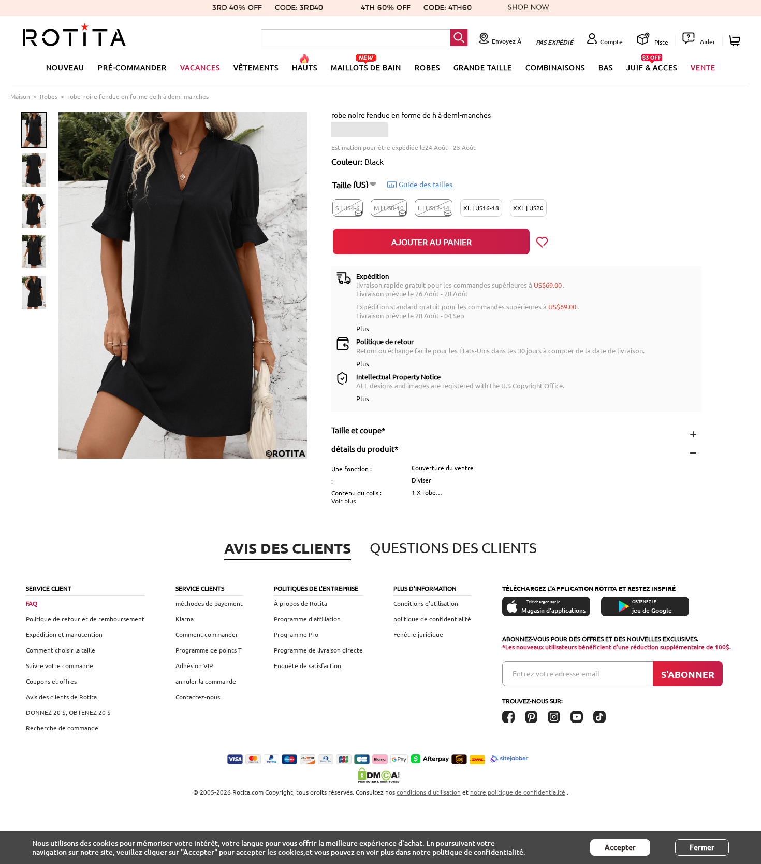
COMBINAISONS (555, 67)
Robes (48, 96)
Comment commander (206, 634)
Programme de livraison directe (318, 650)
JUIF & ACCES (651, 67)
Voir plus (343, 501)
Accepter (620, 847)
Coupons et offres (51, 681)
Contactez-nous (197, 696)
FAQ (31, 603)
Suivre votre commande (59, 665)
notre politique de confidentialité (517, 792)
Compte (611, 41)
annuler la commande (205, 681)
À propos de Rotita (300, 603)
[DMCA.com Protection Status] (380, 775)
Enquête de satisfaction (307, 665)
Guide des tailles (425, 184)
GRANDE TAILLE (482, 67)
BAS (605, 67)
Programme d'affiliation (307, 619)
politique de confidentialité (432, 619)
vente (703, 67)
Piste (660, 42)
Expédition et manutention (64, 634)
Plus (362, 328)
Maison (20, 96)
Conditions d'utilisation (425, 603)
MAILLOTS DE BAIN (366, 67)
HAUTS (304, 67)
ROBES (427, 67)
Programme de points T (208, 650)
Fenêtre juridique (418, 634)
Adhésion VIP (194, 665)
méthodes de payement (209, 603)
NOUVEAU (65, 67)
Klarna (184, 619)
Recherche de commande (62, 728)
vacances (200, 67)
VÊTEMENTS (256, 67)
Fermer (702, 847)
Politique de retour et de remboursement (85, 619)
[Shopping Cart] (736, 40)
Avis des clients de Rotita (61, 696)
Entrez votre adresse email (556, 673)
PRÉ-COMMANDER (132, 67)
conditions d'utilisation (429, 792)
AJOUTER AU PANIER (431, 241)
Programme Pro (296, 634)
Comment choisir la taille (60, 650)
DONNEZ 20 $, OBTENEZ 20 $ (68, 712)
